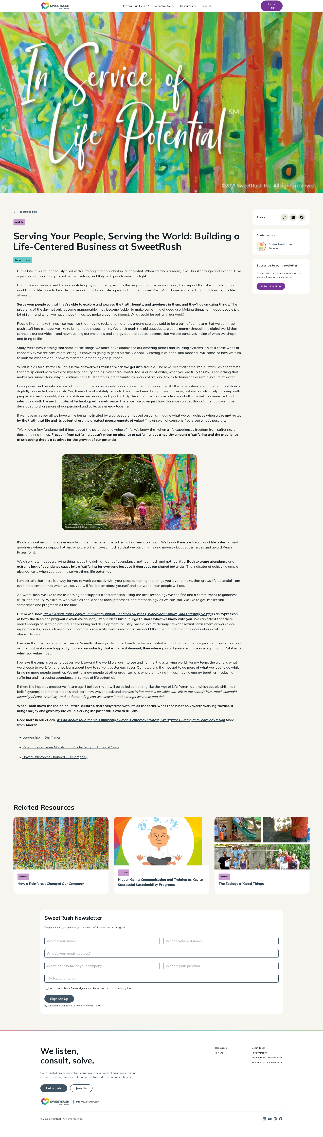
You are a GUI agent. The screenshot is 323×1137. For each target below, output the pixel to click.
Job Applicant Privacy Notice (267, 1057)
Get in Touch (258, 1047)
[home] (55, 6)
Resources (221, 1047)
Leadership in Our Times (41, 737)
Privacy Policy (92, 1005)
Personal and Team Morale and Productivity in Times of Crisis (70, 747)
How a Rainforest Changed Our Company (54, 757)
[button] (135, 6)
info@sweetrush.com (87, 1101)
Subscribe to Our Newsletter (267, 1062)
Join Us (206, 6)
